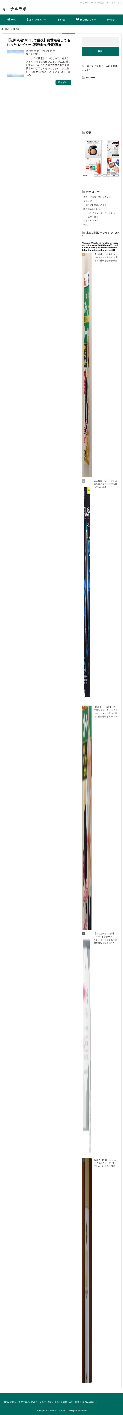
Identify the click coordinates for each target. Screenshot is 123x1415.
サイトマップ (115, 2)
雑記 (85, 224)
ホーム (85, 2)
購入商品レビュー (88, 20)
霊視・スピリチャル (38, 20)
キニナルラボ (14, 9)
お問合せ (111, 20)
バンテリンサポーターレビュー (102, 213)
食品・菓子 (93, 217)
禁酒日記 (62, 20)
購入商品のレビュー (92, 209)
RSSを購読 (99, 2)
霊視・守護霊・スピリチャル (97, 197)
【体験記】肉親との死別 (94, 205)
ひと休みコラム (90, 220)
